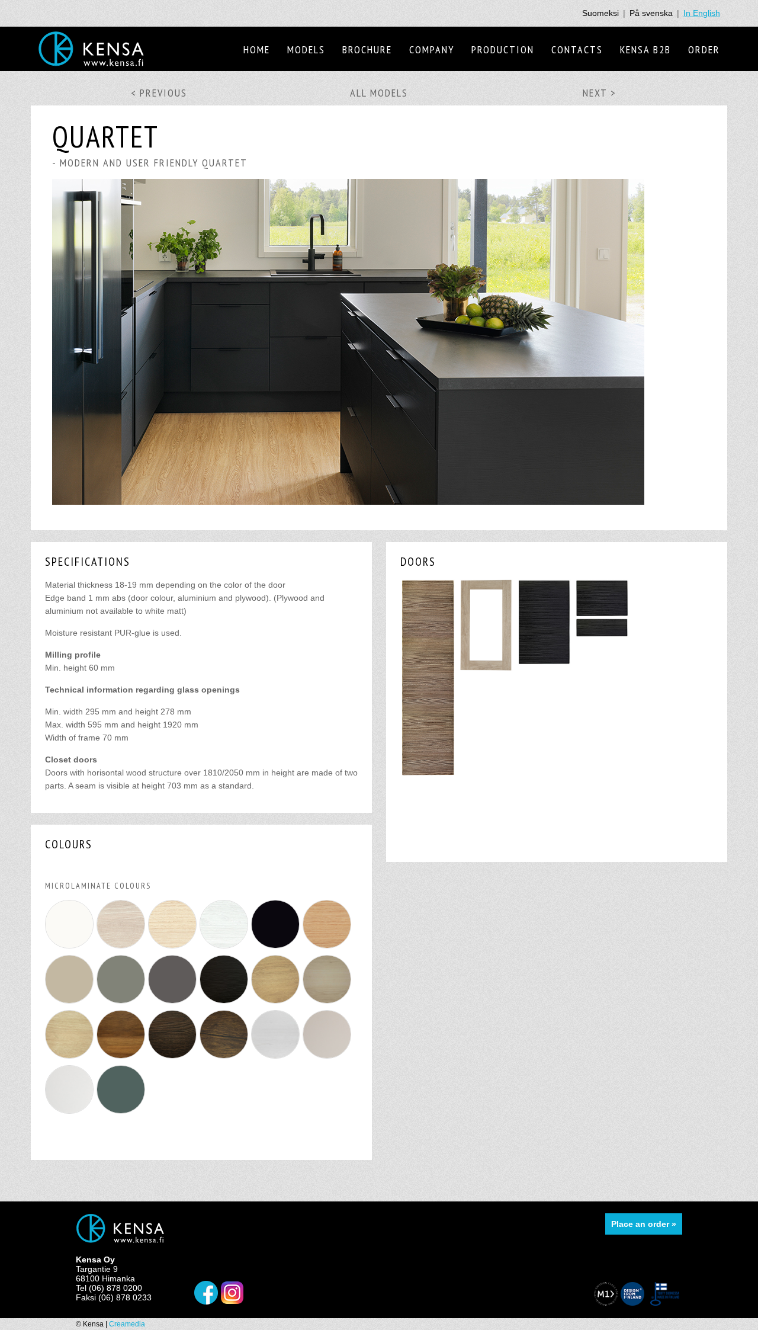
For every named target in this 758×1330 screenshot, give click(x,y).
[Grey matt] (122, 1003)
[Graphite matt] (174, 1003)
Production (502, 49)
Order (704, 49)
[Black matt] (277, 948)
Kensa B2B (645, 49)
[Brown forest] (225, 1058)
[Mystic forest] (174, 1058)
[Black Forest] (225, 1003)
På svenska (651, 13)
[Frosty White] (277, 1058)
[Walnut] (122, 1058)
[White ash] (225, 948)
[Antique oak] (277, 1003)
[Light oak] (71, 1058)
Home (256, 49)
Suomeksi (600, 13)
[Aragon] (122, 948)
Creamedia (127, 1324)
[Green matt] (122, 1114)
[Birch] (328, 1003)
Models (306, 49)
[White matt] (71, 948)
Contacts (577, 49)
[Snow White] (71, 1114)
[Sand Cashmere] (328, 1058)
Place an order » (643, 1224)
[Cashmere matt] (71, 1003)
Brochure (367, 49)
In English (701, 13)
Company (431, 49)
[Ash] (174, 948)
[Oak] (328, 948)
